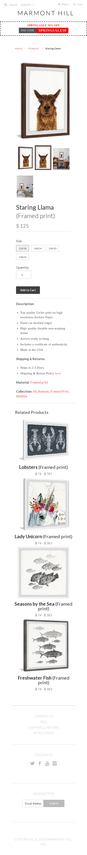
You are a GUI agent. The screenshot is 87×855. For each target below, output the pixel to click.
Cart (80, 4)
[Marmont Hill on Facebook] (39, 763)
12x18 (22, 248)
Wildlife (21, 396)
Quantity (22, 267)
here (58, 373)
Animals (43, 391)
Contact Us (43, 716)
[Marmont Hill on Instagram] (54, 763)
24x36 (22, 257)
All (35, 391)
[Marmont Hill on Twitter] (32, 763)
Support (26, 4)
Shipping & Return (43, 727)
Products (34, 48)
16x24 (37, 248)
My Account (43, 733)
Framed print (39, 382)
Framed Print (59, 391)
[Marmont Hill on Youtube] (47, 763)
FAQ (44, 722)
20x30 (52, 248)
